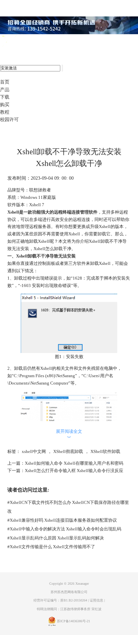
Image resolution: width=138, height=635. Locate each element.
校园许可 (9, 119)
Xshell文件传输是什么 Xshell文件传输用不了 (51, 546)
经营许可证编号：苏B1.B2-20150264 (60, 600)
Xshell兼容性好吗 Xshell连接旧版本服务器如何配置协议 (62, 520)
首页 (4, 81)
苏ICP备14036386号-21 (73, 621)
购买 (4, 104)
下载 (4, 97)
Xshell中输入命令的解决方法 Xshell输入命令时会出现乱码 (64, 528)
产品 (4, 89)
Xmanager (82, 583)
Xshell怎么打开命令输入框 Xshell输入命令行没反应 (74, 470)
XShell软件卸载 (105, 451)
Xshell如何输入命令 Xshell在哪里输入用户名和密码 (74, 463)
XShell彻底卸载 (68, 451)
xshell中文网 (34, 451)
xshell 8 (33, 41)
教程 (4, 112)
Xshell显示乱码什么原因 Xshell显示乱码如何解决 (55, 537)
